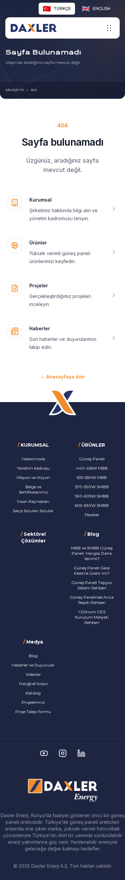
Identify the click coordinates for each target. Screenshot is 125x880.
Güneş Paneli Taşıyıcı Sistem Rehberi (91, 585)
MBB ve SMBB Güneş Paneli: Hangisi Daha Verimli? (92, 553)
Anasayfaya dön (62, 376)
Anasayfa (14, 90)
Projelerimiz (33, 702)
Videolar (33, 674)
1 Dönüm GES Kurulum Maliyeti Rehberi (92, 617)
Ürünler (38, 242)
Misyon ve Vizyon (33, 477)
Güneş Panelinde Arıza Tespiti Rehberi (92, 600)
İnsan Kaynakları (33, 501)
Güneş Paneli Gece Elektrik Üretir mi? (92, 570)
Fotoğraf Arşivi (33, 683)
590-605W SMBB (92, 496)
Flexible (92, 514)
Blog (33, 655)
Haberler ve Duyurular (33, 664)
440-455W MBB (92, 468)
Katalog (33, 692)
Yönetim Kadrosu (33, 468)
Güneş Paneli (92, 458)
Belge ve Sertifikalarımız (33, 489)
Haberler (39, 328)
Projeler (38, 285)
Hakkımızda (33, 458)
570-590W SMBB (92, 486)
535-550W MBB (92, 477)
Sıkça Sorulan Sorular (33, 510)
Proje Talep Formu (33, 711)
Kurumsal (40, 200)
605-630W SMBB (92, 505)
